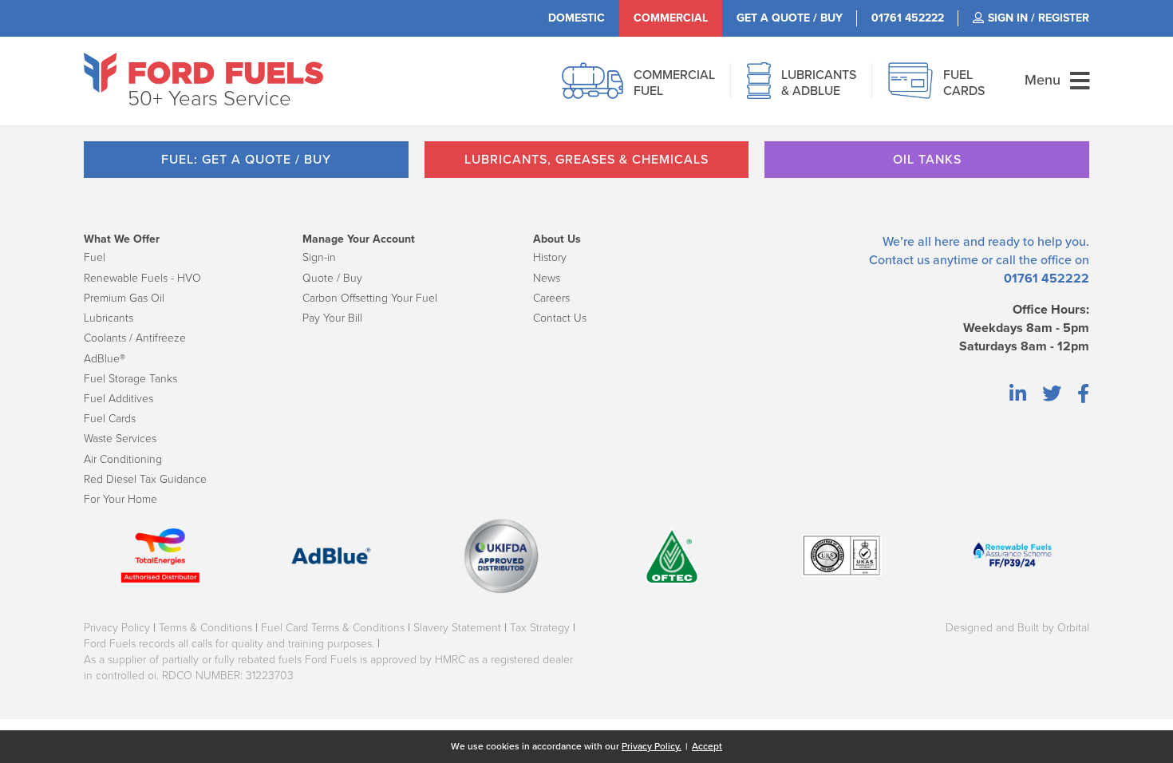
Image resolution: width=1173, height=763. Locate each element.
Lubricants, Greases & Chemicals (586, 160)
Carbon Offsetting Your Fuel (369, 298)
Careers (551, 298)
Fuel (94, 257)
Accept (707, 746)
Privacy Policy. (651, 746)
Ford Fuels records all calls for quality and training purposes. (229, 643)
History (550, 257)
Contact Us (559, 318)
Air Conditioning (123, 459)
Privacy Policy (117, 628)
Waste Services (120, 438)
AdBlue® (104, 359)
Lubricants (108, 318)
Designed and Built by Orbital (1017, 628)
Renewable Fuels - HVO (142, 278)
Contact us (899, 260)
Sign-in (319, 257)
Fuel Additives (118, 398)
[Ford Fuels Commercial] (203, 73)
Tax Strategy (540, 628)
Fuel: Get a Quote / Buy (246, 160)
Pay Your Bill (332, 318)
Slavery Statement (457, 628)
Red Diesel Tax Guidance (145, 479)
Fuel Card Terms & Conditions (333, 628)
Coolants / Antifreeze (135, 338)
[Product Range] (759, 89)
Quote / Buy (332, 278)
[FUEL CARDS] (910, 89)
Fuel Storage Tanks (130, 378)
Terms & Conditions (205, 628)
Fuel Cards (110, 418)
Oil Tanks (927, 160)
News (546, 278)
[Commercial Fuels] (592, 89)
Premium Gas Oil (124, 298)
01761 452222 (1046, 279)
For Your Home (120, 499)
